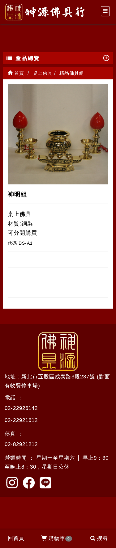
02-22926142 (21, 408)
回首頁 (16, 538)
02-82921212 (21, 444)
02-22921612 (21, 420)
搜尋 (102, 538)
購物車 (59, 539)
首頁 (18, 73)
